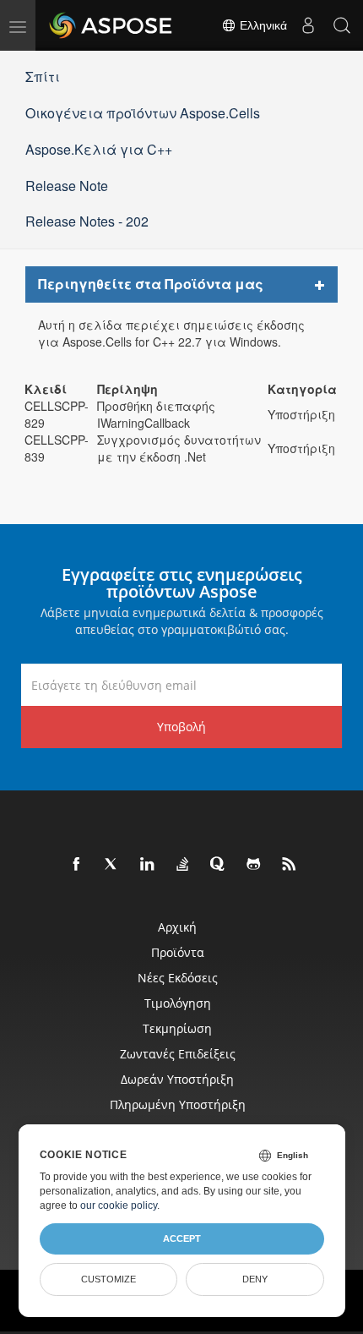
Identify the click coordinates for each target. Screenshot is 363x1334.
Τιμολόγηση (177, 1003)
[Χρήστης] (308, 25)
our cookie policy (118, 1205)
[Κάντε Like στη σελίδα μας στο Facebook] (77, 865)
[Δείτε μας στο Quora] (219, 865)
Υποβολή (181, 727)
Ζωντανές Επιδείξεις (178, 1054)
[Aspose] (111, 25)
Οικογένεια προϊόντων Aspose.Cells (142, 113)
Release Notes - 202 (87, 221)
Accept (182, 1238)
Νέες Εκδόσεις (178, 978)
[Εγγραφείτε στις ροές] (290, 865)
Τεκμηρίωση (177, 1028)
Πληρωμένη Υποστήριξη (178, 1104)
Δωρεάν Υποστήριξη (177, 1079)
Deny (255, 1279)
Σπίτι (42, 76)
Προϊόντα (177, 952)
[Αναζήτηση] (342, 25)
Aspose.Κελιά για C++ (98, 149)
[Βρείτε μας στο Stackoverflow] (183, 865)
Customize (108, 1279)
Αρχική (177, 927)
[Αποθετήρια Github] (254, 865)
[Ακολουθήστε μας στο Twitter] (112, 865)
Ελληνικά (261, 25)
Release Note (66, 185)
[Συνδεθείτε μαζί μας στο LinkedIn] (148, 865)
